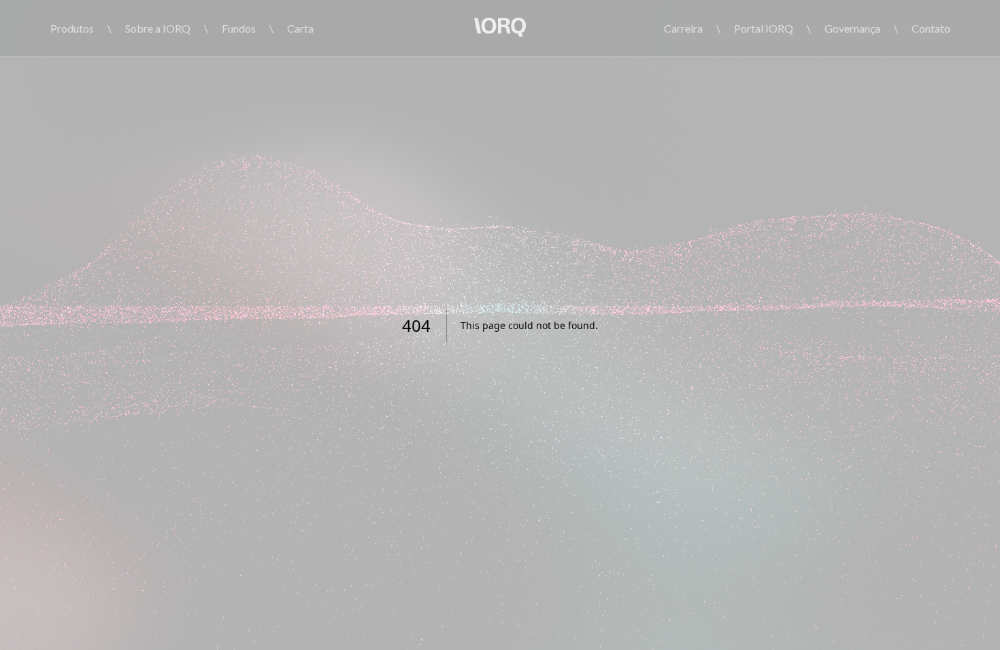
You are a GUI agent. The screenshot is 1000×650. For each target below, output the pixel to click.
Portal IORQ (763, 28)
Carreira (683, 28)
